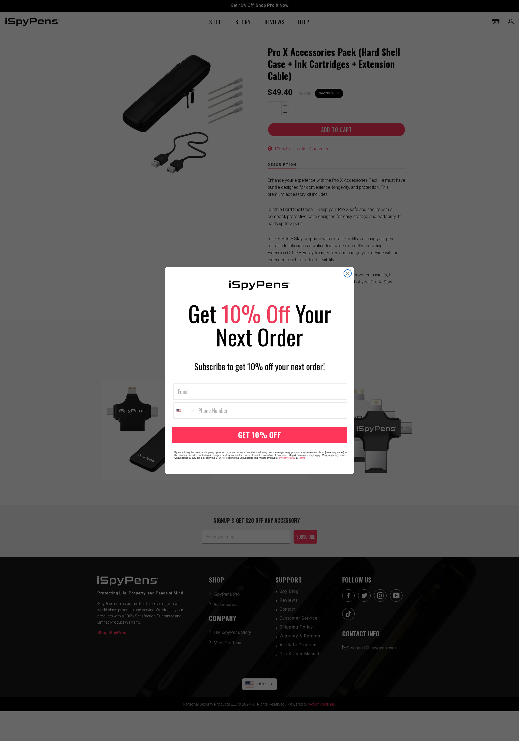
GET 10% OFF (259, 434)
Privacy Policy (287, 457)
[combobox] (185, 410)
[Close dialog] (347, 273)
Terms (301, 457)
